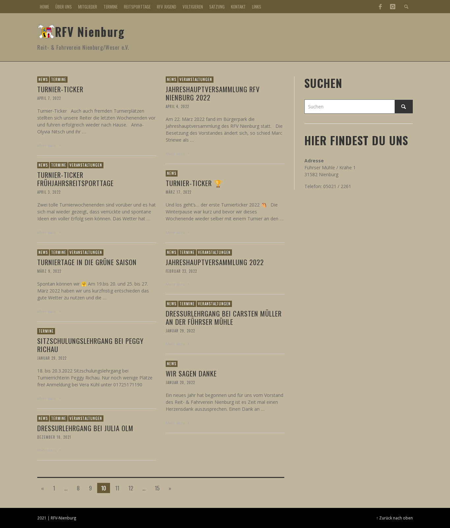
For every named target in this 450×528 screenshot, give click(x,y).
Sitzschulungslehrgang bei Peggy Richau (90, 345)
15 (157, 488)
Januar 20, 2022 (180, 382)
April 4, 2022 (177, 106)
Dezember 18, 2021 (54, 437)
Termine (58, 79)
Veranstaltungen (196, 79)
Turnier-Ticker (60, 89)
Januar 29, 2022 (180, 330)
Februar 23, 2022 (181, 271)
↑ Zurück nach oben (394, 517)
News (43, 79)
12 (130, 488)
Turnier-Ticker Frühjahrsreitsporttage (75, 179)
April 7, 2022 (49, 98)
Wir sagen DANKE (191, 373)
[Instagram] (392, 6)
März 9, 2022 (49, 271)
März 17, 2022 (178, 192)
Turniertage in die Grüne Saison (87, 262)
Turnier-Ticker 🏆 (194, 183)
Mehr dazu (47, 145)
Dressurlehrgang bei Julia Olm (85, 428)
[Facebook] (380, 6)
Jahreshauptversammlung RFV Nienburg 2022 (213, 93)
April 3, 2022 (49, 192)
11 (117, 488)
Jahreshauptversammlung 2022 (215, 262)
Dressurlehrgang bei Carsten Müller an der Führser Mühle (224, 317)
